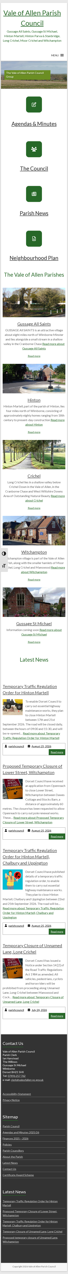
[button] (55, 57)
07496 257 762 (17, 1075)
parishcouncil (16, 746)
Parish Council (11, 1126)
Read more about (33, 912)
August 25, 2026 (41, 746)
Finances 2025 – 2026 (15, 1138)
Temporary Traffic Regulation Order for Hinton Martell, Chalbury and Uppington (30, 856)
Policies (7, 1144)
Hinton (34, 399)
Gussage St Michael (34, 623)
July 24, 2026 (39, 1010)
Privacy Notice (11, 1100)
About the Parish (13, 1156)
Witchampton (34, 552)
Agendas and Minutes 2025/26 (21, 1132)
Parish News (34, 213)
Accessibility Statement (17, 1094)
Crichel (34, 475)
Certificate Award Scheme (18, 1175)
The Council (34, 168)
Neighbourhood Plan (34, 258)
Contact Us (9, 1168)
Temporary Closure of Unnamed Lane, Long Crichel (32, 1231)
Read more (34, 356)
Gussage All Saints (34, 323)
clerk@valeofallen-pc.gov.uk (27, 1079)
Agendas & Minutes (34, 123)
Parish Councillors (13, 1150)
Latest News (10, 1162)
